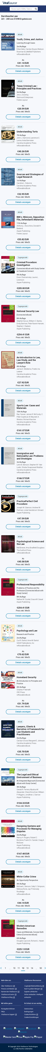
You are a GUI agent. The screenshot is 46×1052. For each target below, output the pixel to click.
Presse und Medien (8, 989)
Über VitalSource (7, 986)
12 (23, 968)
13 (27, 968)
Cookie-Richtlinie (30, 1014)
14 (32, 968)
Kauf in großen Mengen (32, 989)
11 (19, 968)
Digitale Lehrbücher (30, 992)
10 (14, 968)
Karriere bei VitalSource (9, 992)
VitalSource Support (8, 1014)
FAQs (3, 1012)
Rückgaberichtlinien (8, 1009)
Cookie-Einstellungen (31, 1017)
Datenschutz (28, 1009)
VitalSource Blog (7, 997)
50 (41, 968)
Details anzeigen (23, 71)
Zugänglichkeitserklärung (33, 986)
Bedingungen (28, 1012)
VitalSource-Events (7, 994)
